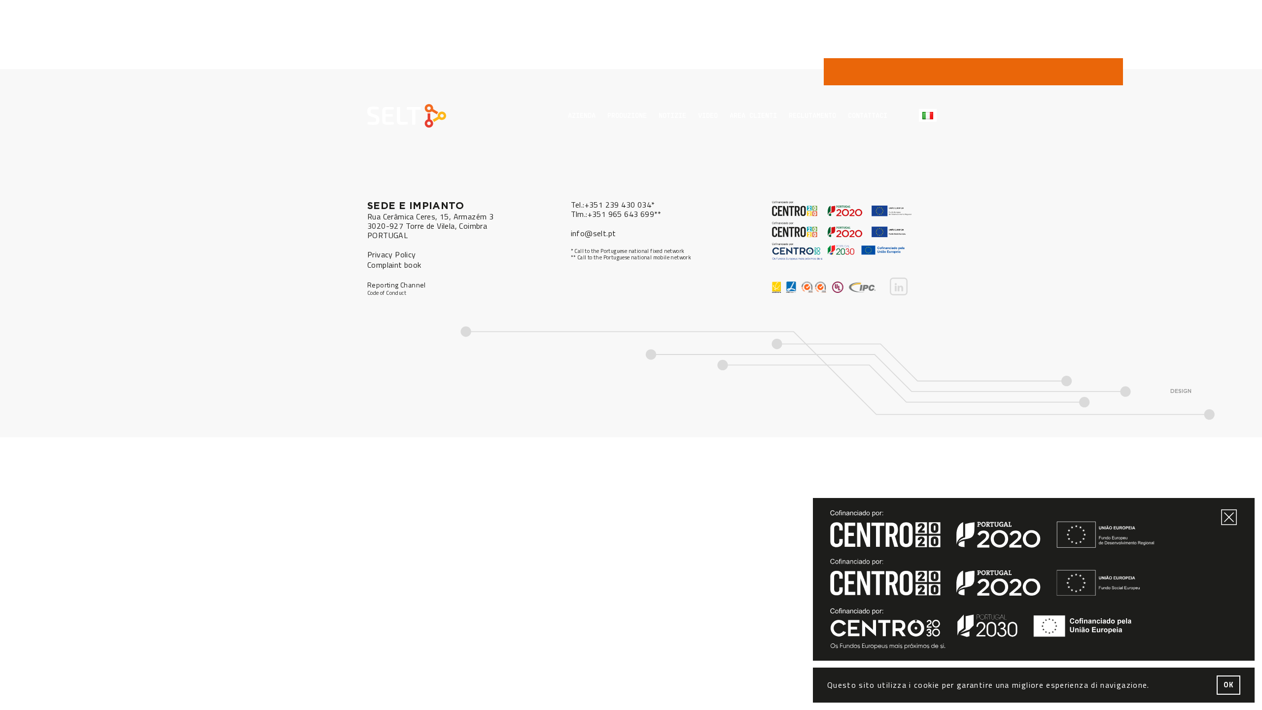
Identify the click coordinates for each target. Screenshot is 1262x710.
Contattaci (867, 115)
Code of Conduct (386, 293)
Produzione (627, 115)
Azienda (582, 115)
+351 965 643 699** (625, 214)
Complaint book (394, 265)
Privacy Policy (391, 254)
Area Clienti (753, 115)
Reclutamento (812, 115)
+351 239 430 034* (620, 205)
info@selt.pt (593, 233)
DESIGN (1181, 391)
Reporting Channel (396, 285)
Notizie (672, 115)
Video (708, 115)
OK (1229, 684)
